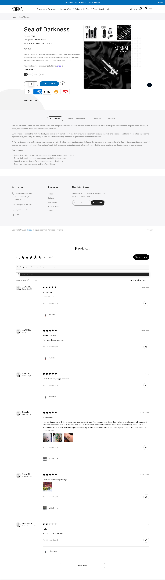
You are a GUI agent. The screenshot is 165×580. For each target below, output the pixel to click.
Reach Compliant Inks (101, 9)
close (161, 2)
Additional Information (75, 119)
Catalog (51, 198)
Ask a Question (30, 100)
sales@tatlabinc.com (24, 204)
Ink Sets (86, 9)
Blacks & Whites (40, 40)
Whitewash (52, 9)
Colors (77, 9)
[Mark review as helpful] (146, 303)
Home (14, 17)
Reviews (111, 119)
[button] (55, 257)
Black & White (66, 9)
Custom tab (96, 119)
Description (55, 119)
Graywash (41, 9)
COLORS (48, 43)
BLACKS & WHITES (36, 43)
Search (150, 230)
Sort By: (132, 280)
